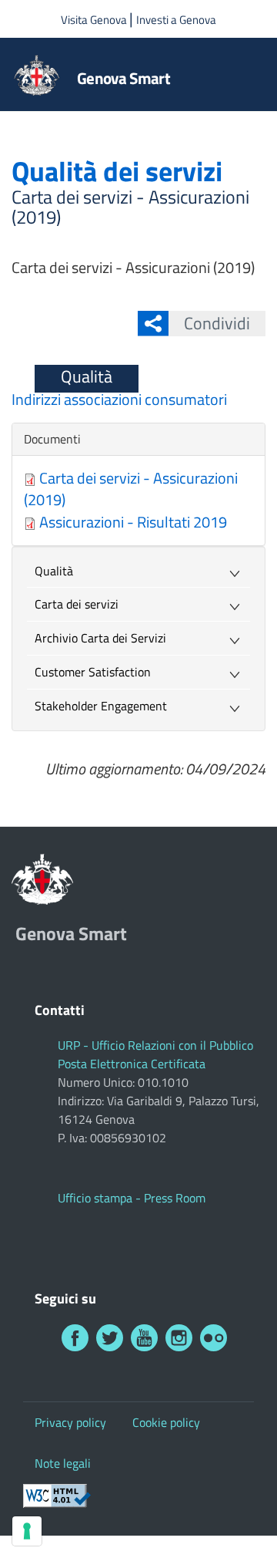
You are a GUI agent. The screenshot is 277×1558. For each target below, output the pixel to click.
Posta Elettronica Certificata (131, 1063)
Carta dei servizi (76, 604)
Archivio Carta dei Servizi (100, 638)
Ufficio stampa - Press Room (131, 1198)
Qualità (86, 376)
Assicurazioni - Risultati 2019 (133, 522)
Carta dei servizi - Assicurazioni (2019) (131, 489)
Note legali (63, 1463)
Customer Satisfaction (93, 672)
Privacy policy (70, 1422)
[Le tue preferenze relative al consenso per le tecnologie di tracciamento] (27, 1531)
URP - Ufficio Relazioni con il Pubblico (155, 1045)
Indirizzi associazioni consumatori (119, 399)
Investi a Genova (176, 20)
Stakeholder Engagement (101, 705)
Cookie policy (166, 1422)
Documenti (52, 439)
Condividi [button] (217, 323)
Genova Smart (123, 78)
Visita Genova (95, 20)
